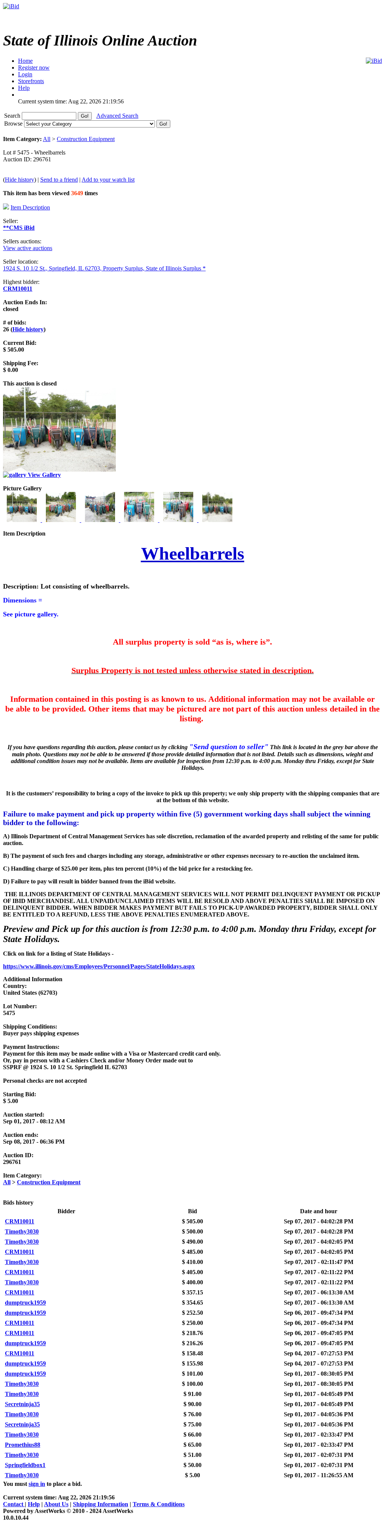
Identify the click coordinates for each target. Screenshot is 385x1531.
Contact (14, 1504)
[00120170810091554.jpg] (22, 520)
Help (34, 1504)
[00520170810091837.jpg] (179, 520)
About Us (56, 1504)
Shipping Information (100, 1504)
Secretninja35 (22, 1404)
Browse (14, 123)
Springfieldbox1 (25, 1465)
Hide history (19, 179)
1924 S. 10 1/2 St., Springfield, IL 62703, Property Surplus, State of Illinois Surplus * (104, 268)
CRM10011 (17, 288)
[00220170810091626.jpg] (61, 520)
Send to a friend (59, 179)
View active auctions (27, 248)
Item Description (30, 207)
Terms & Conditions (159, 1504)
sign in (37, 1484)
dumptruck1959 (25, 1302)
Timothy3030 (22, 1231)
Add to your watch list (108, 179)
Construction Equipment (86, 139)
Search (13, 115)
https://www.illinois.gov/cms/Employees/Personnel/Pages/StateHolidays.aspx (99, 966)
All (46, 139)
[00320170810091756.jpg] (100, 520)
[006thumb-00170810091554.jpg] (217, 520)
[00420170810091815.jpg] (139, 520)
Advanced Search (117, 115)
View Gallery (43, 475)
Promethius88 (22, 1444)
